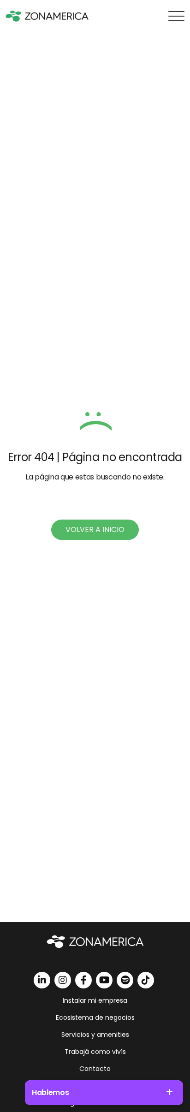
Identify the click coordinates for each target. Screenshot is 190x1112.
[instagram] (62, 980)
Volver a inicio (95, 529)
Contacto (95, 1068)
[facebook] (83, 980)
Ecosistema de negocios (95, 1017)
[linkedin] (42, 980)
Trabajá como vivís (95, 1051)
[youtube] (104, 980)
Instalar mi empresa (95, 1000)
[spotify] (125, 980)
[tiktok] (145, 980)
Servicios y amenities (95, 1034)
